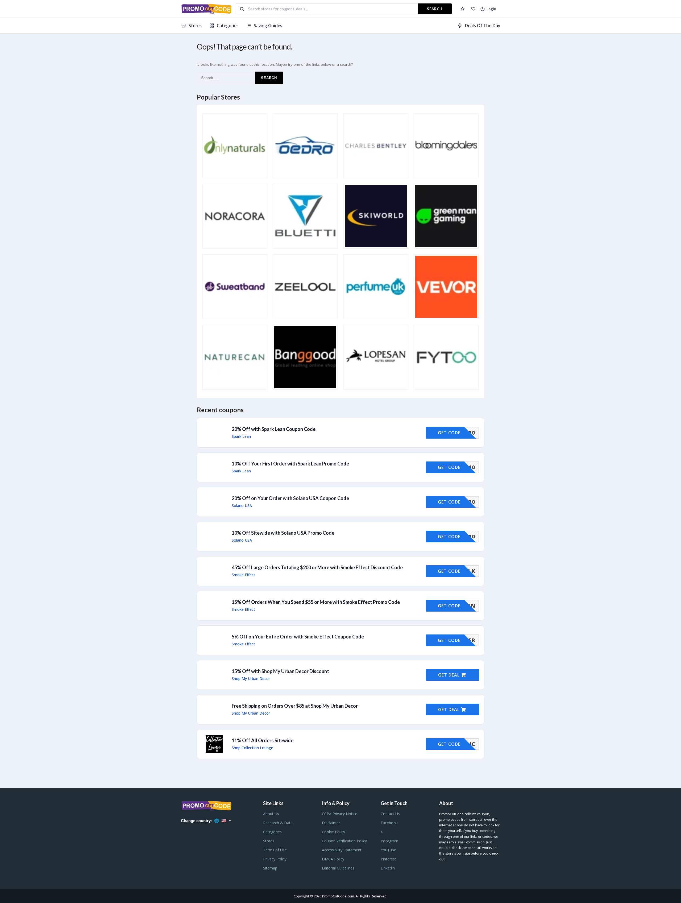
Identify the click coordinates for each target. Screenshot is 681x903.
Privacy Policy (274, 858)
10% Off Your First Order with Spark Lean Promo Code (290, 464)
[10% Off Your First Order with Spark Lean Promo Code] (340, 467)
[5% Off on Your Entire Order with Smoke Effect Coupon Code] (340, 640)
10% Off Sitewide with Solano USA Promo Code (283, 533)
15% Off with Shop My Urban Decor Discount (280, 671)
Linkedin (388, 868)
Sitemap (270, 868)
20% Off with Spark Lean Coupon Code (273, 429)
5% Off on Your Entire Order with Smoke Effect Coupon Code (298, 637)
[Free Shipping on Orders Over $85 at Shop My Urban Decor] (340, 709)
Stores (195, 25)
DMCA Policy (333, 858)
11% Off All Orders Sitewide (262, 740)
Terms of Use (275, 849)
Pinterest (388, 858)
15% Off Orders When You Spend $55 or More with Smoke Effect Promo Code (316, 602)
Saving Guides (268, 25)
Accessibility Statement (342, 849)
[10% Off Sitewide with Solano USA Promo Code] (340, 536)
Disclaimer (331, 822)
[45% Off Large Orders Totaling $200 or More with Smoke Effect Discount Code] (340, 571)
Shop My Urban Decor (251, 678)
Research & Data (278, 822)
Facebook (389, 822)
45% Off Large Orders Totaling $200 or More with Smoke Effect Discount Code (317, 567)
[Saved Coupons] (462, 9)
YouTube (388, 849)
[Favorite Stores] (473, 9)
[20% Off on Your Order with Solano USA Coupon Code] (340, 502)
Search (434, 9)
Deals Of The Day (482, 25)
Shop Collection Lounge (252, 747)
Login (491, 8)
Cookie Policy (333, 831)
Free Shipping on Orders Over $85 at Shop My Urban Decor (295, 706)
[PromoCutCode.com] (206, 8)
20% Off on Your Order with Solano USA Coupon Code (290, 498)
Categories (228, 25)
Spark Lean (241, 436)
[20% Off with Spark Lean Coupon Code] (340, 432)
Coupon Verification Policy (344, 840)
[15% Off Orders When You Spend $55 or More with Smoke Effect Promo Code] (340, 605)
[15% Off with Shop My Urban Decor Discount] (340, 675)
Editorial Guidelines (338, 868)
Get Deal (449, 675)
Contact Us (390, 813)
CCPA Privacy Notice (339, 813)
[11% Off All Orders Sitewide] (340, 744)
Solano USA (242, 505)
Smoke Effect (243, 574)
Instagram (389, 840)
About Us (271, 813)
